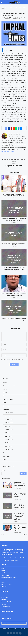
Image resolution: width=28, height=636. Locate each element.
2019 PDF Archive (9, 426)
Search (3, 470)
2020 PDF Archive (9, 429)
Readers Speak (6, 456)
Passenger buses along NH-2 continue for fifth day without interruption (20, 496)
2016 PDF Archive (9, 416)
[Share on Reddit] (14, 128)
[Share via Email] (21, 128)
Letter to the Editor (8, 399)
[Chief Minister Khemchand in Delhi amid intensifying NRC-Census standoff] (14, 183)
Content (5, 389)
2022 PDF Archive (9, 436)
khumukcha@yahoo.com (7, 151)
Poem (4, 453)
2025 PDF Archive (9, 446)
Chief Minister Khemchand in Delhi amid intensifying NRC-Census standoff (20, 485)
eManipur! (14, 629)
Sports (4, 459)
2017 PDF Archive (9, 419)
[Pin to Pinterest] (11, 128)
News (4, 402)
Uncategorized (6, 463)
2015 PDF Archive (9, 412)
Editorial (5, 392)
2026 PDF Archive (9, 449)
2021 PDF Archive (9, 433)
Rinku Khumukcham (11, 17)
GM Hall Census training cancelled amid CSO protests (19, 505)
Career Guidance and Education (11, 386)
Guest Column (6, 396)
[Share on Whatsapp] (16, 128)
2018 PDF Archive (9, 422)
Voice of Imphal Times (8, 466)
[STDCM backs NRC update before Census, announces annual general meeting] (14, 308)
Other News (6, 406)
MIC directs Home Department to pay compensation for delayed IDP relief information (14, 269)
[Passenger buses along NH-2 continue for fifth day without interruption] (14, 208)
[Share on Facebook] (9, 128)
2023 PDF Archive (9, 439)
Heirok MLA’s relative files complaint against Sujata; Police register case (20, 528)
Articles (5, 382)
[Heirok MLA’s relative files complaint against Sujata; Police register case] (14, 283)
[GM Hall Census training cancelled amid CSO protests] (14, 232)
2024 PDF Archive (9, 443)
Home (2, 7)
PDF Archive (6, 409)
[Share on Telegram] (18, 128)
